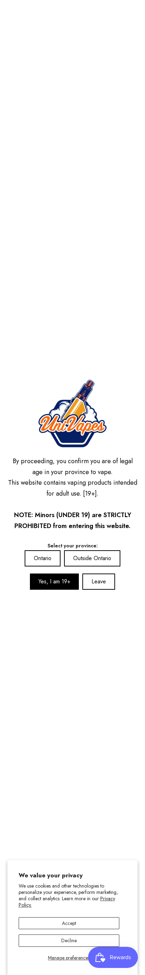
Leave (99, 581)
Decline (69, 940)
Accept (69, 923)
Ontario (42, 558)
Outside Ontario (92, 558)
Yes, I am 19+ (54, 581)
